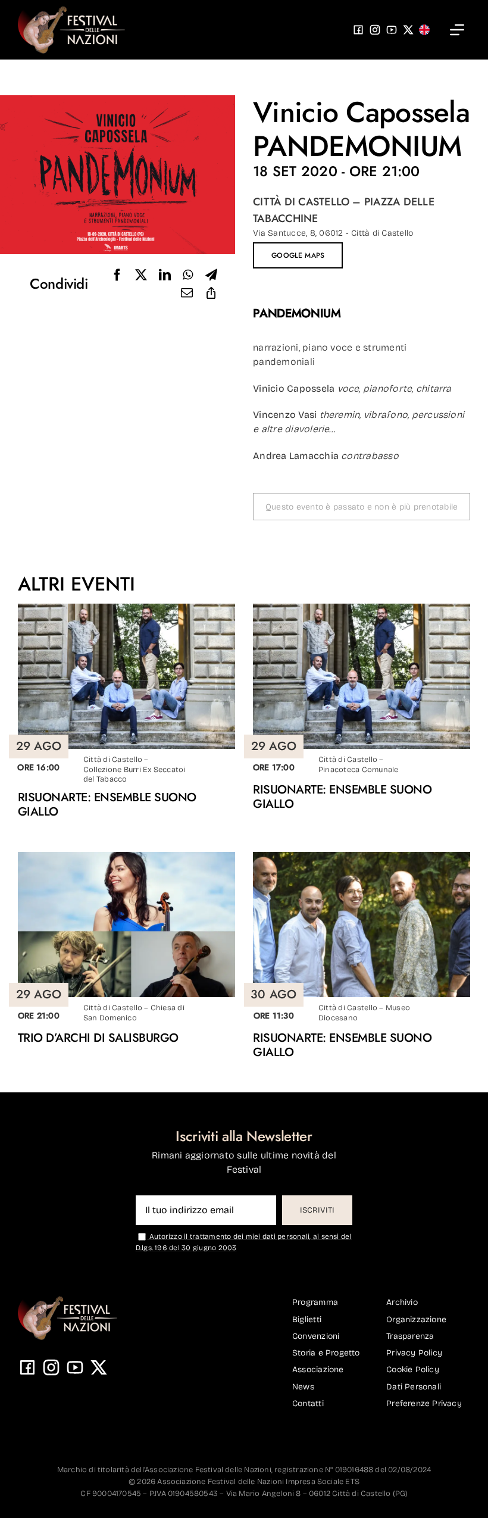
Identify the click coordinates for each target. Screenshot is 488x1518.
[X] (141, 275)
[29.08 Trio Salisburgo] (126, 856)
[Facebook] (117, 275)
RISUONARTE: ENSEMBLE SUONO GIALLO (107, 804)
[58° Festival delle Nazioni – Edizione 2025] (71, 10)
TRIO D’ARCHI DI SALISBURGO (98, 1038)
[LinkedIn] (165, 275)
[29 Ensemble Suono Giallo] (126, 608)
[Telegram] (211, 275)
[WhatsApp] (188, 275)
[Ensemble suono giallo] (361, 856)
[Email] (187, 293)
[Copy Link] (211, 293)
